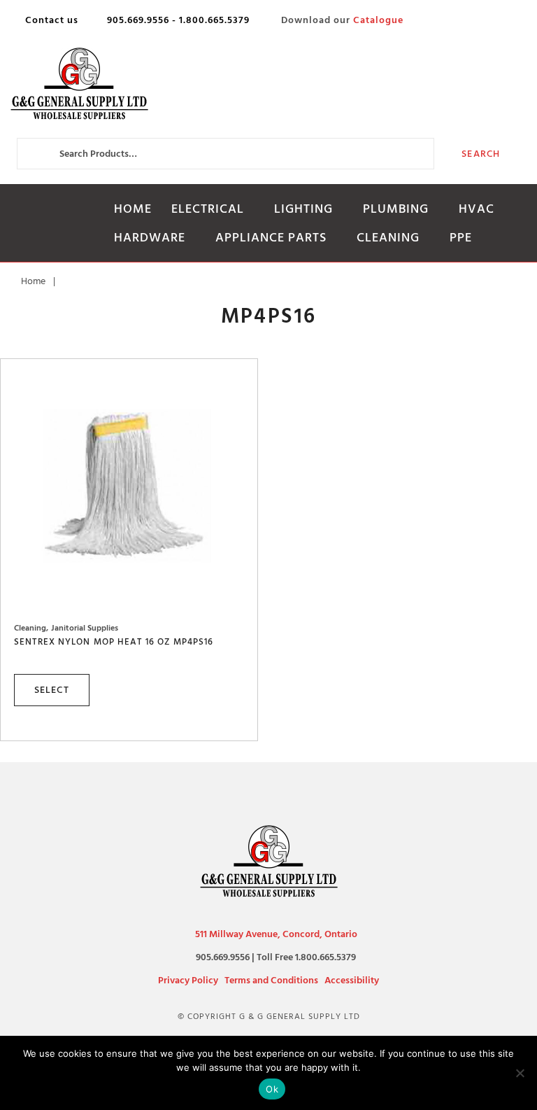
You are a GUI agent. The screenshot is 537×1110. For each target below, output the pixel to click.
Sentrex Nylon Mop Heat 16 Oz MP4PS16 (113, 641)
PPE (461, 237)
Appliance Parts (271, 237)
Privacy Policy (188, 980)
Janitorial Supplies (84, 628)
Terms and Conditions (271, 980)
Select (51, 690)
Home (133, 209)
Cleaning (388, 237)
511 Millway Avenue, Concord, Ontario (276, 934)
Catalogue (378, 20)
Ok (272, 1089)
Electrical (207, 209)
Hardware (149, 237)
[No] (520, 1073)
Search (480, 154)
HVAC (476, 209)
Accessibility (351, 980)
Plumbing (396, 209)
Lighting (303, 209)
